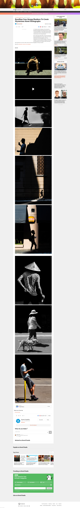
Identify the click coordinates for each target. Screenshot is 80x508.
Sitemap (41, 505)
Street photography (17, 412)
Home (14, 11)
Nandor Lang (18, 434)
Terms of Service (59, 505)
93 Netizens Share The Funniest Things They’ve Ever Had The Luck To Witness (60, 56)
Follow (48, 419)
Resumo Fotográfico (19, 23)
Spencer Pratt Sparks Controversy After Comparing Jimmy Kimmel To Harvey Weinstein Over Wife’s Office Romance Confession (60, 85)
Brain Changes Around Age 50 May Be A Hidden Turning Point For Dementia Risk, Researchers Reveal (60, 72)
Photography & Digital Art (19, 17)
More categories (17, 484)
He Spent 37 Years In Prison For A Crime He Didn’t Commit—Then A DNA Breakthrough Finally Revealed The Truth (60, 101)
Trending (17, 11)
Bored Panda (22, 504)
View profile (41, 419)
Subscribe (49, 488)
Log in (65, 9)
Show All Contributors (33, 425)
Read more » (23, 422)
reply (19, 436)
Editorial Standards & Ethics (47, 505)
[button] (50, 452)
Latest (21, 11)
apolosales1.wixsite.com (22, 44)
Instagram (29, 44)
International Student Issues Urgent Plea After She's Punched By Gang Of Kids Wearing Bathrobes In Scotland (60, 29)
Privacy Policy (54, 505)
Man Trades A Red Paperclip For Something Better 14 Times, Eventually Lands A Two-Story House (60, 42)
